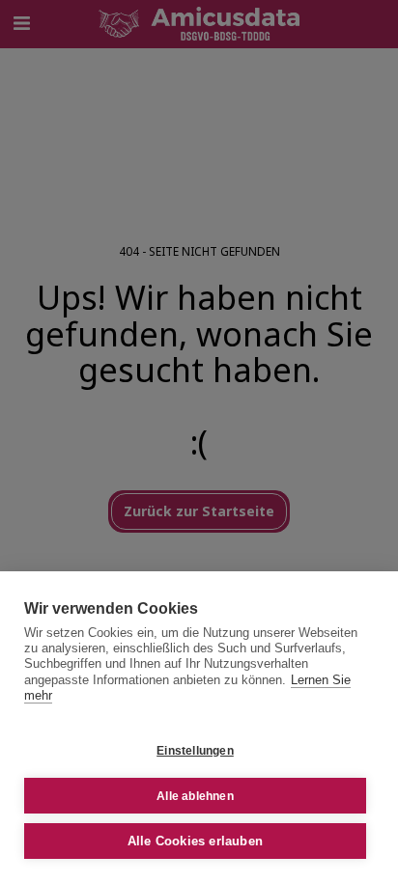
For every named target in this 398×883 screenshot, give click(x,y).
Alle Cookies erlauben (195, 841)
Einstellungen (195, 751)
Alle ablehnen (195, 796)
